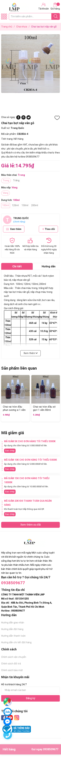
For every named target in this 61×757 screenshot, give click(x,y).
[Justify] (55, 16)
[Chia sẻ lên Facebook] (18, 118)
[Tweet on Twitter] (28, 118)
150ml (25, 205)
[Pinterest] (23, 118)
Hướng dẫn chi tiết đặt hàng (16, 642)
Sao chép (10, 450)
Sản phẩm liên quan (19, 368)
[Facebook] (3, 717)
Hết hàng (30, 749)
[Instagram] (16, 717)
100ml (5, 205)
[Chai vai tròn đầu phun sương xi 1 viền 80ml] (15, 389)
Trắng (16, 180)
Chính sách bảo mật (12, 670)
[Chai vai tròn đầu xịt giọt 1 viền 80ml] (45, 389)
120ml (15, 205)
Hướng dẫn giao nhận (12, 622)
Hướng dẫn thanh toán (13, 635)
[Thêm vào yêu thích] (57, 117)
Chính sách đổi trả (11, 663)
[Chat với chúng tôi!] (7, 721)
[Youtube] (10, 717)
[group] (30, 63)
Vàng (5, 193)
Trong (6, 180)
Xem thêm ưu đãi (30, 524)
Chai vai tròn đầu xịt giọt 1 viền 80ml (44, 408)
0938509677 (13, 583)
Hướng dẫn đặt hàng (12, 629)
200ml (34, 205)
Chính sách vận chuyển (13, 657)
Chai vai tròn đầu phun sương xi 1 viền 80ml (14, 410)
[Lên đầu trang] (51, 740)
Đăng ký (30, 698)
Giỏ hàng (55, 8)
